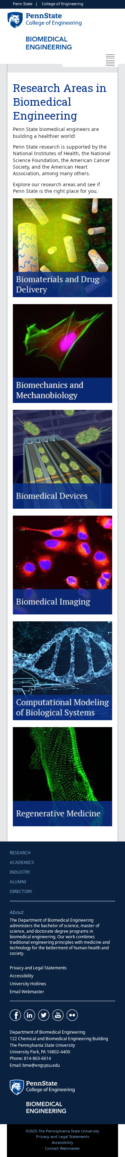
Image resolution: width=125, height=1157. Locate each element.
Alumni (18, 882)
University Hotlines (28, 984)
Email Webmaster (27, 992)
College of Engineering (62, 3)
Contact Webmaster (62, 1148)
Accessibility (21, 976)
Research (20, 853)
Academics (22, 862)
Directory (21, 891)
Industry (20, 872)
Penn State (22, 3)
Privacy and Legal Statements (38, 968)
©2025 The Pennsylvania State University (62, 1131)
